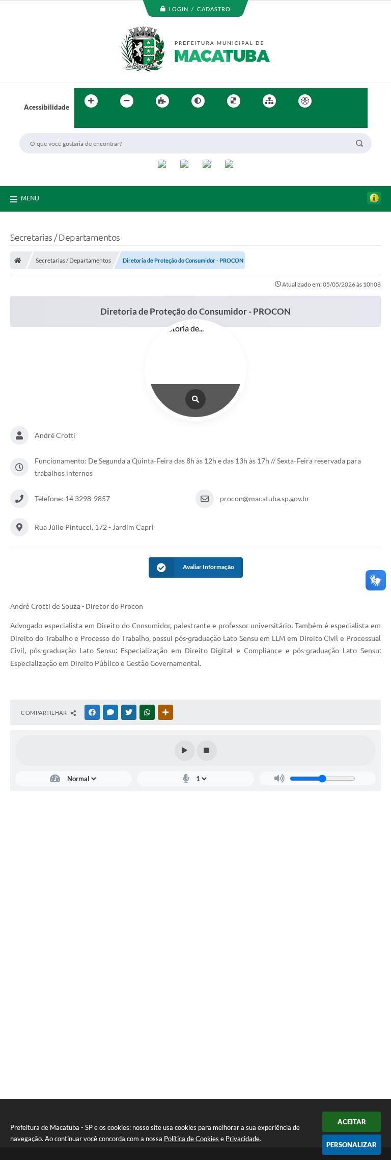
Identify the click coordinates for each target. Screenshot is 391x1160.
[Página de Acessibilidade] (305, 101)
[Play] (185, 750)
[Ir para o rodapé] (107, 122)
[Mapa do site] (269, 101)
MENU (30, 197)
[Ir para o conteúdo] (334, 101)
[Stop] (207, 750)
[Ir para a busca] (84, 122)
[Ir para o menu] (356, 101)
